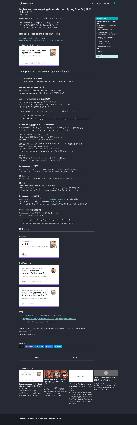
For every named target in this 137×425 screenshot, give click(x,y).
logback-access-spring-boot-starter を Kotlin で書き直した (41, 41)
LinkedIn (40, 346)
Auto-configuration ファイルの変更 (106, 34)
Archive (107, 3)
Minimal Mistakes (45, 421)
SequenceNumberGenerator (54, 199)
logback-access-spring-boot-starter (54, 328)
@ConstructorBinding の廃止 (105, 32)
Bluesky (49, 346)
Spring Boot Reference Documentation (37, 322)
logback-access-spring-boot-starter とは (106, 22)
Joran (62, 178)
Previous (38, 358)
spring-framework (81, 328)
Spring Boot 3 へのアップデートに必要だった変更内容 (106, 26)
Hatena (59, 346)
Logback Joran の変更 (103, 41)
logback (28, 328)
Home (91, 3)
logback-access (37, 328)
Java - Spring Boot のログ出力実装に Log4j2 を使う (105, 379)
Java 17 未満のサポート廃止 (105, 29)
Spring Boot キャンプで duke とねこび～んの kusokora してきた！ (55, 382)
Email (53, 418)
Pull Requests (101, 53)
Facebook (31, 346)
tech (31, 331)
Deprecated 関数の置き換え (105, 46)
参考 (99, 56)
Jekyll (38, 421)
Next (75, 358)
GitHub (32, 418)
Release (100, 51)
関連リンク (99, 48)
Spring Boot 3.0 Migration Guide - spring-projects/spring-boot (46, 316)
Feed (59, 418)
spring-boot (70, 328)
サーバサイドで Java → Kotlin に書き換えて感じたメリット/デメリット (80, 386)
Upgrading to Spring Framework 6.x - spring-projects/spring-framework (49, 319)
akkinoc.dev (28, 3)
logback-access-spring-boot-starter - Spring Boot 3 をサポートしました (56, 10)
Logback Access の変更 (104, 43)
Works (98, 3)
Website (23, 418)
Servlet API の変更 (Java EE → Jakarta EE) (105, 38)
